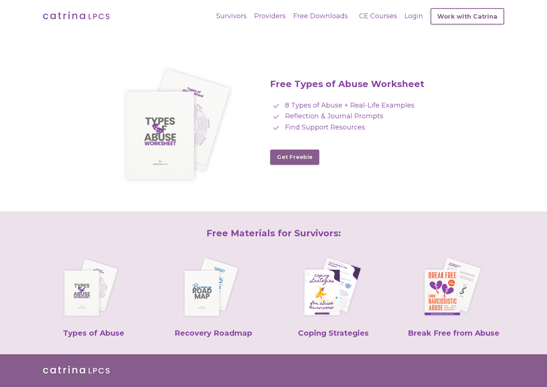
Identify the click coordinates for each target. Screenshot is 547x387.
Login (413, 16)
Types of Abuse (93, 333)
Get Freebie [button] (295, 157)
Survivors (231, 16)
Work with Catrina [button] (467, 16)
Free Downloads (320, 16)
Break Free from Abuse (453, 333)
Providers (270, 16)
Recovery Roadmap (213, 333)
